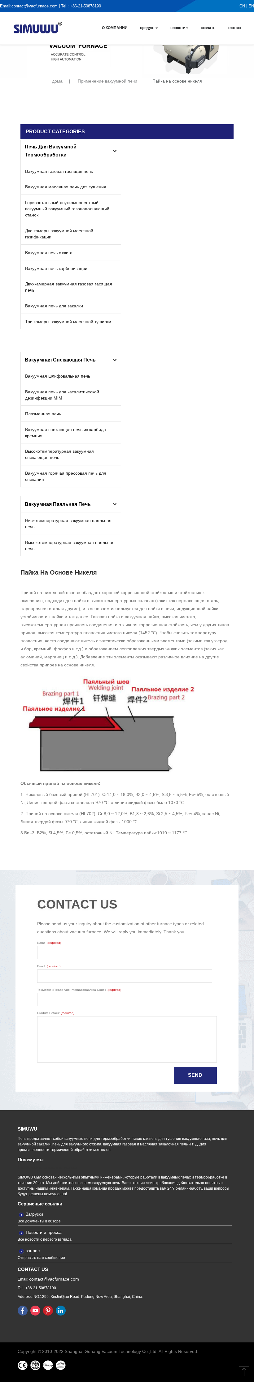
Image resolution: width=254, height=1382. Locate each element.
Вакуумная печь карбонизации (56, 268)
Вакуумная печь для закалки (54, 305)
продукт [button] (147, 28)
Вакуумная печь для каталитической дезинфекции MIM (62, 394)
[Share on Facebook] (23, 1310)
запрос (33, 1250)
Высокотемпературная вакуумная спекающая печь (59, 454)
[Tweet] (35, 1310)
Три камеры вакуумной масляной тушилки (68, 321)
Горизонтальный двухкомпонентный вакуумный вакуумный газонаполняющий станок (67, 208)
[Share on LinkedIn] (61, 1310)
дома (57, 81)
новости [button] (177, 28)
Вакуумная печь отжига (48, 252)
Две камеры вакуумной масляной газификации (59, 233)
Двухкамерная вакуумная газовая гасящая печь (68, 287)
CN (242, 6)
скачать (208, 28)
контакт (235, 28)
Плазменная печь (43, 413)
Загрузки (34, 1214)
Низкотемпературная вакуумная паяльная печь (68, 523)
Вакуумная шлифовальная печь (57, 376)
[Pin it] (48, 1310)
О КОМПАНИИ (115, 28)
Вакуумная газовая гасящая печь (59, 171)
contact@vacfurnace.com (34, 6)
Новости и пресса (44, 1232)
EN (251, 6)
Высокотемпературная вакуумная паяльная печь (70, 545)
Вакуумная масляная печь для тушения (65, 186)
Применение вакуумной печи (107, 81)
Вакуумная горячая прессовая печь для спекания (65, 476)
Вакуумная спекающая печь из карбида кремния (65, 432)
